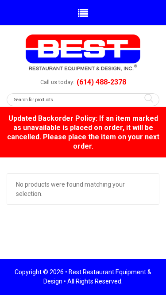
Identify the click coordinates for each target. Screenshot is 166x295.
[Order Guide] (83, 52)
